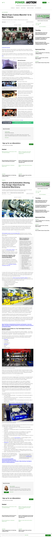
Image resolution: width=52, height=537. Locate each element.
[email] (20, 197)
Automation (6, 333)
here (2, 55)
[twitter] (17, 197)
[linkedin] (16, 197)
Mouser (37, 24)
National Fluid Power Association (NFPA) (17, 192)
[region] (26, 535)
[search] (4, 2)
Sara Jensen (4, 192)
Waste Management (5, 12)
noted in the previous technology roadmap (20, 273)
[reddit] (19, 197)
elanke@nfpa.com (29, 448)
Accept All (48, 535)
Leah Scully (7, 131)
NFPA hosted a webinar (10, 248)
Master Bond (38, 23)
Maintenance (6, 434)
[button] (2, 2)
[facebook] (14, 197)
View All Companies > (42, 26)
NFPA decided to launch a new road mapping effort (11, 231)
